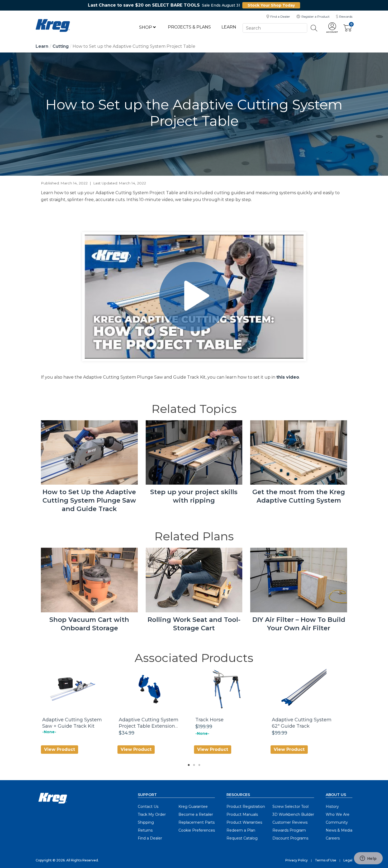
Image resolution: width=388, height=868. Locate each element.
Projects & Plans (189, 27)
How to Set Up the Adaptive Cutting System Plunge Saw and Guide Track (89, 500)
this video (287, 377)
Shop (146, 27)
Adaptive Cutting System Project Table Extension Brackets (148, 726)
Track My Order (152, 814)
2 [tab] (192, 763)
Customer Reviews (289, 822)
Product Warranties (244, 822)
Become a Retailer (195, 814)
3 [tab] (198, 763)
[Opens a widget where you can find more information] (368, 858)
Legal (347, 860)
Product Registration (245, 806)
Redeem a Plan (240, 830)
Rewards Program (289, 830)
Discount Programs (290, 838)
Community (337, 822)
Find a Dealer (150, 838)
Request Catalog (242, 838)
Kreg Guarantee (193, 806)
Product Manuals (242, 814)
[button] (332, 28)
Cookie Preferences (196, 830)
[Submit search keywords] (314, 28)
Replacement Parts (196, 822)
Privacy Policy (296, 860)
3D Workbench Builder (293, 814)
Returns (145, 830)
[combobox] (275, 27)
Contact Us (148, 806)
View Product (59, 749)
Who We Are (337, 814)
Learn (228, 27)
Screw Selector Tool (290, 806)
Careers (333, 838)
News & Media (339, 830)
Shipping (146, 822)
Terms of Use (325, 860)
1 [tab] (187, 763)
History (332, 806)
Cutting (61, 46)
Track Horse (209, 720)
